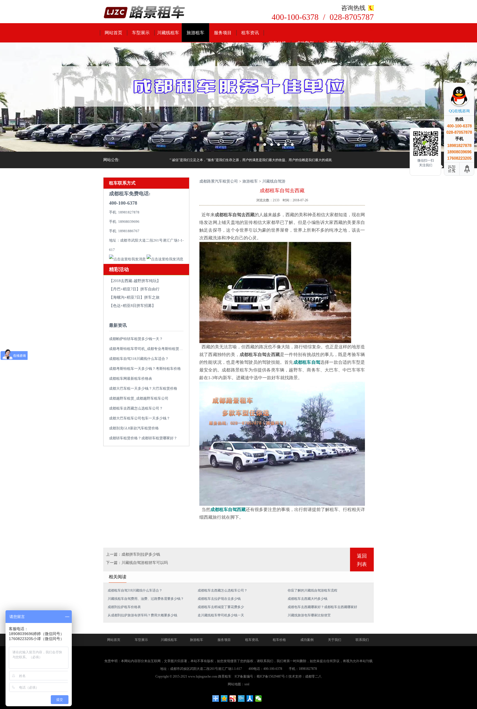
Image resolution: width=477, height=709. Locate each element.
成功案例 (307, 640)
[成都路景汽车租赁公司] (144, 12)
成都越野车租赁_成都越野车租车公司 (138, 398)
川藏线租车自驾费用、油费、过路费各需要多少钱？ (146, 599)
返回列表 (362, 560)
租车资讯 (250, 32)
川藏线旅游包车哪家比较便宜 (309, 615)
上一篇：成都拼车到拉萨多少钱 (133, 554)
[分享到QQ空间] (224, 698)
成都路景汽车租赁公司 (218, 181)
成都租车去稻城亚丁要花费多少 (221, 607)
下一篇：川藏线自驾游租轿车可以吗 (137, 563)
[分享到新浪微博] (232, 698)
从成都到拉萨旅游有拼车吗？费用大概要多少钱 (142, 615)
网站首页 (113, 32)
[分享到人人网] (250, 698)
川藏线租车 (168, 32)
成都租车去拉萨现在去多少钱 (219, 599)
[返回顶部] (467, 168)
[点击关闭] (468, 82)
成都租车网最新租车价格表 (130, 378)
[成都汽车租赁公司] (238, 97)
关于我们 (334, 640)
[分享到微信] (258, 698)
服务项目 (223, 32)
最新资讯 (118, 325)
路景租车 (224, 676)
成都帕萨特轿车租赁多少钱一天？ (136, 339)
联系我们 (362, 640)
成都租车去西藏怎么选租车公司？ (136, 408)
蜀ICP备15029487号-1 (272, 676)
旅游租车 (195, 32)
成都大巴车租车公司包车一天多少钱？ (139, 418)
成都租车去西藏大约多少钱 (307, 599)
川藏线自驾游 (273, 181)
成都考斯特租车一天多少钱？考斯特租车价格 (145, 368)
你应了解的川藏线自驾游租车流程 (312, 590)
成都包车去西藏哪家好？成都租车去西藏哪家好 (322, 607)
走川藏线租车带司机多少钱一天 (221, 615)
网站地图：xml (238, 684)
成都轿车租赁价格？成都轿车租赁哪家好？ (143, 438)
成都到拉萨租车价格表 (124, 607)
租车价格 (279, 640)
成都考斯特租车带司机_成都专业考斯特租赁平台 (147, 349)
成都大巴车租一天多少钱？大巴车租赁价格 (143, 388)
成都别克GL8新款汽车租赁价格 (134, 428)
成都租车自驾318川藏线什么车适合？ (139, 359)
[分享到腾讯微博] (241, 698)
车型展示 (141, 32)
